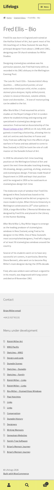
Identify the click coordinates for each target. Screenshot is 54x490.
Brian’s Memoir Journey (18, 446)
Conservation (13, 413)
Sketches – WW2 (15, 352)
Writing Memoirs (15, 429)
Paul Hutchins (14, 396)
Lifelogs (10, 6)
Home (9, 17)
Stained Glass (20, 17)
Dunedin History (15, 418)
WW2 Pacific (13, 346)
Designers (12, 424)
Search (27, 485)
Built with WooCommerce (16, 473)
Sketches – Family (15, 374)
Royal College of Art (13, 128)
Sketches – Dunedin (16, 369)
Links (9, 402)
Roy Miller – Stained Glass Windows (24, 391)
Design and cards (15, 357)
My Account (9, 485)
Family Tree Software (17, 440)
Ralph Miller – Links (16, 380)
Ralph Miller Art (15, 341)
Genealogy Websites (17, 435)
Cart (41, 483)
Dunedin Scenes (14, 363)
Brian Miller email (12, 310)
